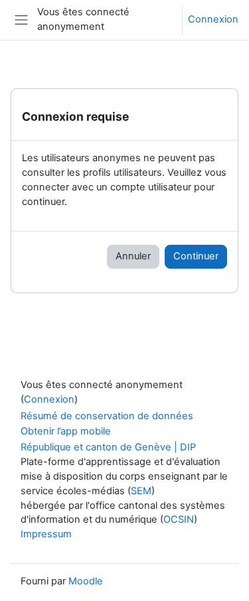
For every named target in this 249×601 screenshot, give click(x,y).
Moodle (85, 581)
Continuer (195, 256)
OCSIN (178, 519)
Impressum (46, 534)
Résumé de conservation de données (107, 416)
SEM (141, 491)
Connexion (213, 19)
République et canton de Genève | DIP (108, 447)
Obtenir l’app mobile (66, 431)
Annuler (133, 256)
